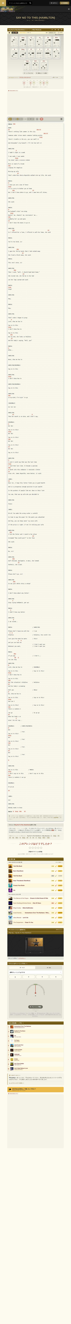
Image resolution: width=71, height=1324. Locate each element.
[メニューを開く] (69, 9)
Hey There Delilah (19, 1063)
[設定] (61, 119)
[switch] (58, 32)
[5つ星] (41, 848)
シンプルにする (29, 73)
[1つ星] (30, 848)
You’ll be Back (17, 876)
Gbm (14, 124)
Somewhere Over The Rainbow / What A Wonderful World (37, 913)
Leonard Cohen (17, 1055)
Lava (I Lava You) (18, 1045)
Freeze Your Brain (19, 885)
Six (14, 890)
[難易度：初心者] (56, 876)
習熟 (53, 830)
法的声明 (56, 817)
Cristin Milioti (17, 1050)
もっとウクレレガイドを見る (16, 1083)
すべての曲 (58, 862)
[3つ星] (35, 848)
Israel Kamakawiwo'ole (18, 913)
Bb (15, 657)
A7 (18, 173)
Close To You (29, 922)
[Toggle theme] (3, 3)
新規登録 (65, 3)
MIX (53, 903)
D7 (9, 129)
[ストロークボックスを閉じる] (62, 77)
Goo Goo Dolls (17, 1036)
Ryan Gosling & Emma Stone (22, 903)
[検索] (30, 3)
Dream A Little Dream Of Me (39, 898)
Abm (9, 680)
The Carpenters (18, 922)
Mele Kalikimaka (28, 908)
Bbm (15, 653)
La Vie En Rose (18, 1049)
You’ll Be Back (17, 866)
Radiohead (16, 1060)
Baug (9, 672)
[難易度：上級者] (56, 885)
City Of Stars (37, 903)
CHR (53, 866)
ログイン (55, 3)
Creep (16, 1059)
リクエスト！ (22, 958)
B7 (9, 684)
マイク (23, 967)
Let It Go (25, 917)
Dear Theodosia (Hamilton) (21, 880)
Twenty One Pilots (18, 1069)
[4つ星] (38, 848)
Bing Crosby (17, 908)
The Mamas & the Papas (20, 898)
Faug (40, 137)
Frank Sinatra (17, 1032)
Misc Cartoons (17, 1046)
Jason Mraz (17, 1041)
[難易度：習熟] (56, 871)
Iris (15, 1035)
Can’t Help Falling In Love (21, 1068)
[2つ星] (32, 848)
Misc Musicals (36, 30)
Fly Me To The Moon (19, 1031)
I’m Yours (16, 1040)
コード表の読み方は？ (59, 34)
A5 (9, 481)
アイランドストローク (25, 77)
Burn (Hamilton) (18, 871)
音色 (49, 967)
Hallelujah (16, 1054)
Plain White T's (17, 1064)
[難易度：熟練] (56, 866)
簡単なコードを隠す (42, 73)
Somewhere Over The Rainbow (22, 1026)
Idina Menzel (17, 917)
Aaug (16, 158)
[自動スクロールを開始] (10, 119)
